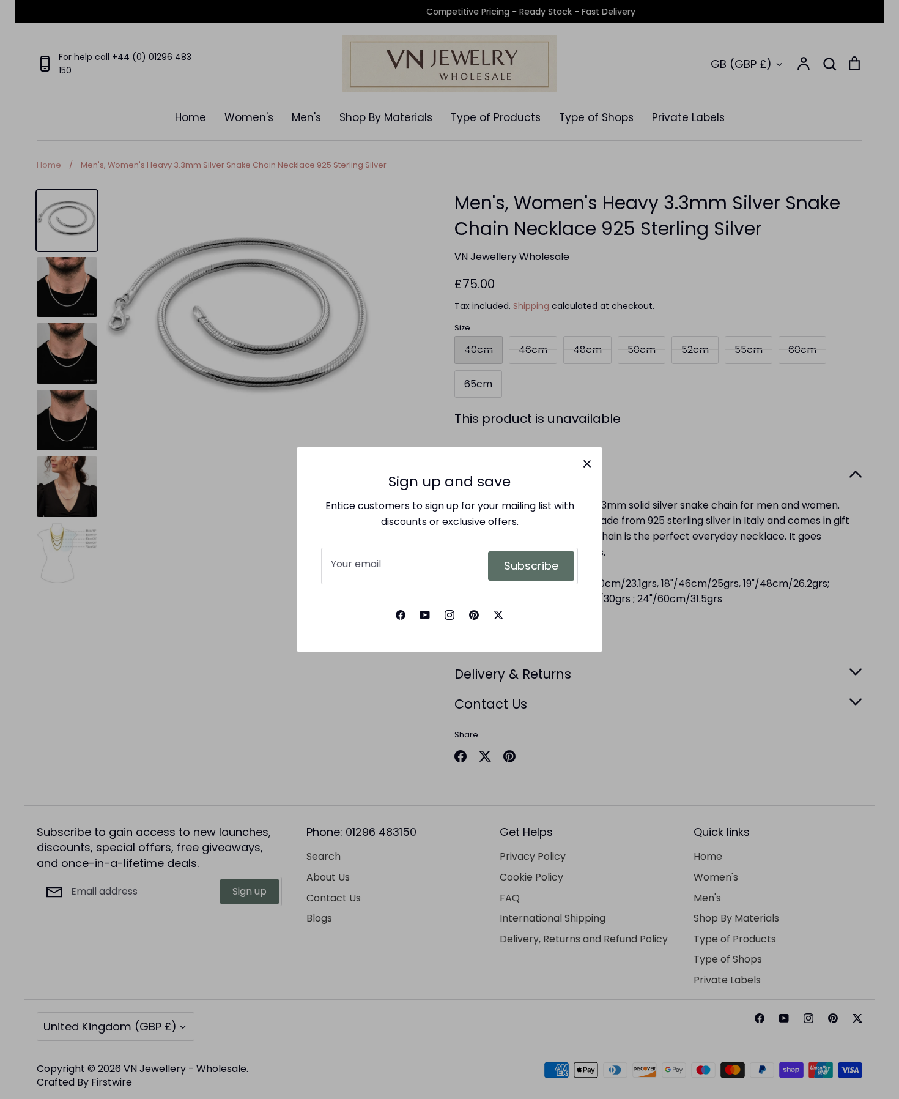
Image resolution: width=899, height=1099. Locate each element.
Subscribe (531, 565)
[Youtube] (425, 615)
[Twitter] (498, 615)
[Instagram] (449, 615)
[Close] (587, 462)
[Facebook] (400, 615)
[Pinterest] (474, 615)
